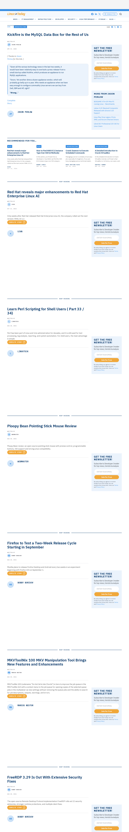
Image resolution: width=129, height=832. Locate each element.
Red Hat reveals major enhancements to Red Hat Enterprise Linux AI (18, 153)
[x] (99, 14)
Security (71, 19)
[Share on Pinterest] (118, 27)
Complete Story (15, 222)
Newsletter (111, 14)
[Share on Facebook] (112, 27)
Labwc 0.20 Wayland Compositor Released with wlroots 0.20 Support (106, 110)
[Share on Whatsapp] (121, 27)
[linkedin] (96, 14)
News (15, 19)
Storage (102, 19)
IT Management (28, 19)
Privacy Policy (100, 78)
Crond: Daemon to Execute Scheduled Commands (77, 152)
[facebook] (92, 14)
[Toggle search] (120, 14)
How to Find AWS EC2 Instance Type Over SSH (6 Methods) (49, 152)
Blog (111, 19)
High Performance (86, 19)
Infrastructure (44, 19)
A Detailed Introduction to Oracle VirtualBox (106, 152)
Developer (59, 19)
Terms (116, 76)
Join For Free (106, 68)
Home (9, 27)
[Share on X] (115, 27)
